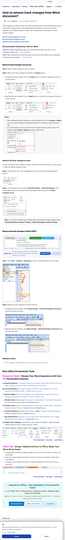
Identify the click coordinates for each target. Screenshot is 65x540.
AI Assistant (22, 383)
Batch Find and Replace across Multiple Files (30, 394)
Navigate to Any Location (26, 417)
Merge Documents (33, 389)
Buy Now (49, 440)
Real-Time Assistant (33, 383)
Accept (16, 536)
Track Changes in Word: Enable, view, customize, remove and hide (26, 362)
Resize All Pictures (52, 394)
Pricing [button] (24, 6)
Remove (32, 402)
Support (49, 6)
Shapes (43, 411)
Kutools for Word (8, 50)
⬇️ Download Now (16, 504)
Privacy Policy (11, 532)
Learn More (56, 253)
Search (59, 6)
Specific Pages (29, 411)
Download (15, 6)
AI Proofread (42, 385)
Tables (37, 411)
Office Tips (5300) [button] (37, 6)
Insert (39, 408)
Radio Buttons (49, 405)
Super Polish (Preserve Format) (51, 383)
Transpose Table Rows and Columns (16, 397)
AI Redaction (32, 385)
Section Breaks (39, 400)
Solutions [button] (6, 6)
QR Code (58, 405)
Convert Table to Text (36, 397)
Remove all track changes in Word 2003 (16, 41)
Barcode (7, 408)
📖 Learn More (49, 504)
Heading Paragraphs (53, 411)
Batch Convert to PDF (34, 391)
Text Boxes (48, 400)
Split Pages (21, 389)
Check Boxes (39, 405)
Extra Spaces (29, 400)
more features (27, 413)
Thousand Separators (27, 405)
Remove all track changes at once (14, 39)
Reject (47, 536)
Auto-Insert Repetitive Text (44, 417)
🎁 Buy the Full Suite (33, 504)
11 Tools (31, 419)
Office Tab (6, 55)
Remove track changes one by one (14, 37)
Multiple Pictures (17, 408)
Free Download (25, 52)
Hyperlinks (57, 400)
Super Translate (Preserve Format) (16, 385)
